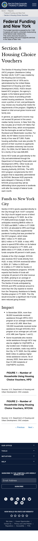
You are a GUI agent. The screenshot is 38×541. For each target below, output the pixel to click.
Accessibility (20, 526)
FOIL (29, 526)
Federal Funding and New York (14, 13)
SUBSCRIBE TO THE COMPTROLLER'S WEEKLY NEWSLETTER (19, 473)
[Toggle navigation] (34, 5)
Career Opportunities (23, 521)
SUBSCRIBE (19, 486)
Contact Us (7, 524)
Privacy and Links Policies (23, 524)
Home (4, 11)
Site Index (9, 521)
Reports (11, 11)
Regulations (9, 526)
